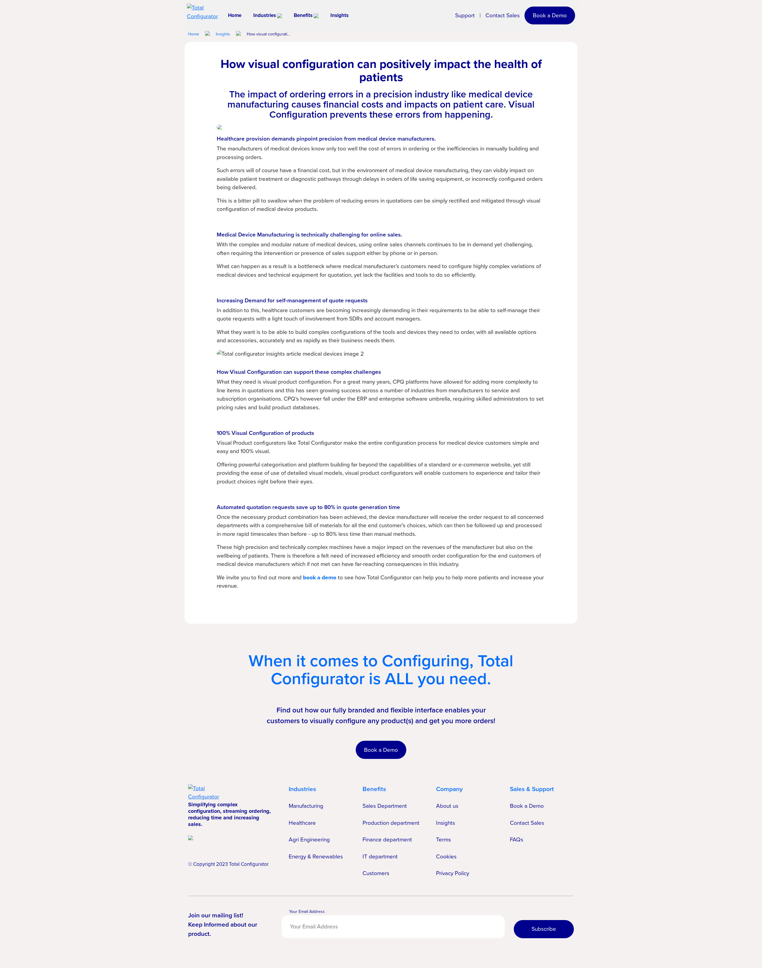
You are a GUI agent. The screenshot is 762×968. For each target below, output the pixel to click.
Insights (339, 15)
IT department (380, 856)
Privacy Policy (452, 873)
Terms (443, 839)
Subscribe (544, 929)
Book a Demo (550, 15)
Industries (264, 15)
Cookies (446, 856)
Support (465, 15)
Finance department (387, 839)
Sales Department (385, 806)
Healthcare (302, 822)
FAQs (516, 839)
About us (447, 806)
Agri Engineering (309, 839)
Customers (376, 873)
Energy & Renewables (316, 856)
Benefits (303, 15)
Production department (391, 822)
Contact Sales (502, 15)
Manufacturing (306, 806)
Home (234, 15)
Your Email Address (307, 911)
